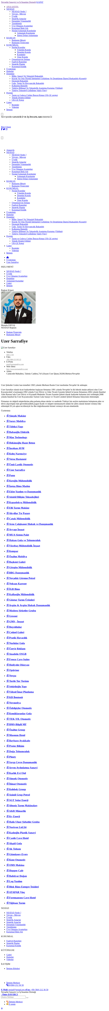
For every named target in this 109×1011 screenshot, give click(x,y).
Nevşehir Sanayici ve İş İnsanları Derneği (18, 2)
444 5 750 (10, 355)
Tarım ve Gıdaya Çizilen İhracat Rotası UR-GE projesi (35, 95)
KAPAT (39, 2)
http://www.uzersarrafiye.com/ (17, 369)
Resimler (15, 105)
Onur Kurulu (22, 57)
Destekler (10, 74)
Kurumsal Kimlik (19, 66)
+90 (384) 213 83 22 (13, 359)
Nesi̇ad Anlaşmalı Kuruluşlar (24, 31)
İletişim (9, 109)
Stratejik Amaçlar (19, 19)
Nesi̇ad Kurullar (18, 47)
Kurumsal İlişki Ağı (20, 28)
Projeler (9, 93)
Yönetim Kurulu (24, 50)
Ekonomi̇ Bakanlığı (20, 81)
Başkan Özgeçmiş (14, 332)
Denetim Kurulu (24, 52)
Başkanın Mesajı (19, 40)
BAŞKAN (10, 38)
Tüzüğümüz (17, 23)
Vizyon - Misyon (19, 14)
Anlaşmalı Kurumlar (15, 281)
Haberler (10, 71)
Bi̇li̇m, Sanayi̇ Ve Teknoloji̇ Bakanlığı (27, 76)
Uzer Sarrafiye (12, 262)
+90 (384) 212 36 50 (37, 990)
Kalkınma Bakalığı (20, 86)
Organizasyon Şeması (21, 59)
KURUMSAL (12, 45)
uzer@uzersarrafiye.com (15, 364)
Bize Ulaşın (6, 127)
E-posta (12, 1004)
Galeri (9, 102)
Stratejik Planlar (18, 64)
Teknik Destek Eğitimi (21, 98)
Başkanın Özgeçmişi (20, 42)
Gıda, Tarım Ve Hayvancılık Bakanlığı (28, 83)
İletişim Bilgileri (13, 968)
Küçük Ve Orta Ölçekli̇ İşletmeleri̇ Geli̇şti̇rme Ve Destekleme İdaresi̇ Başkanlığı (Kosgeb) (49, 78)
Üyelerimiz (11, 69)
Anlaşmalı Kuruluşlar (26, 33)
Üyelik (14, 16)
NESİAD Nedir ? (19, 11)
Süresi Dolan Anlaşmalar (27, 35)
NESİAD (10, 9)
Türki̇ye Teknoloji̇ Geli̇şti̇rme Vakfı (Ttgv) (29, 90)
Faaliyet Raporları (19, 62)
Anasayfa (10, 150)
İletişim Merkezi (16, 1002)
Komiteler (21, 54)
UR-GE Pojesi (18, 100)
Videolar (15, 107)
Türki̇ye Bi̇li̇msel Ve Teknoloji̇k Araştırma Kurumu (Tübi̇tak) (37, 88)
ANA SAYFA (12, 7)
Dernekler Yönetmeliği (21, 21)
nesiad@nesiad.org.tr (13, 990)
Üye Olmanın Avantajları (22, 26)
